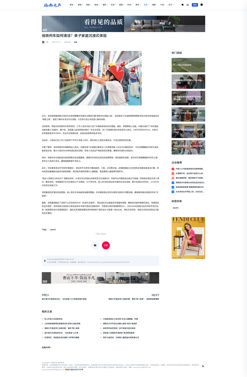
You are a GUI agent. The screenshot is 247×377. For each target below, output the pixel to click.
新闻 (80, 5)
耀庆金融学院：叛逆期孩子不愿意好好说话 (190, 178)
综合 (96, 5)
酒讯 (104, 5)
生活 (145, 5)
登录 (195, 5)
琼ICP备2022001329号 (75, 370)
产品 (162, 5)
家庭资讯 (53, 230)
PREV (45, 295)
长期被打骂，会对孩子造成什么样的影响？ (190, 173)
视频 (154, 5)
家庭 (75, 42)
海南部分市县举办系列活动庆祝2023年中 (190, 183)
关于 (170, 5)
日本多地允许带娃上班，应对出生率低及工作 (190, 192)
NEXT (155, 295)
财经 (88, 5)
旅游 (121, 5)
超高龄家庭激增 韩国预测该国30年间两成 (190, 187)
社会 (112, 5)
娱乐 (137, 5)
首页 (71, 5)
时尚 (129, 5)
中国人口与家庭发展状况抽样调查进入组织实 (190, 169)
